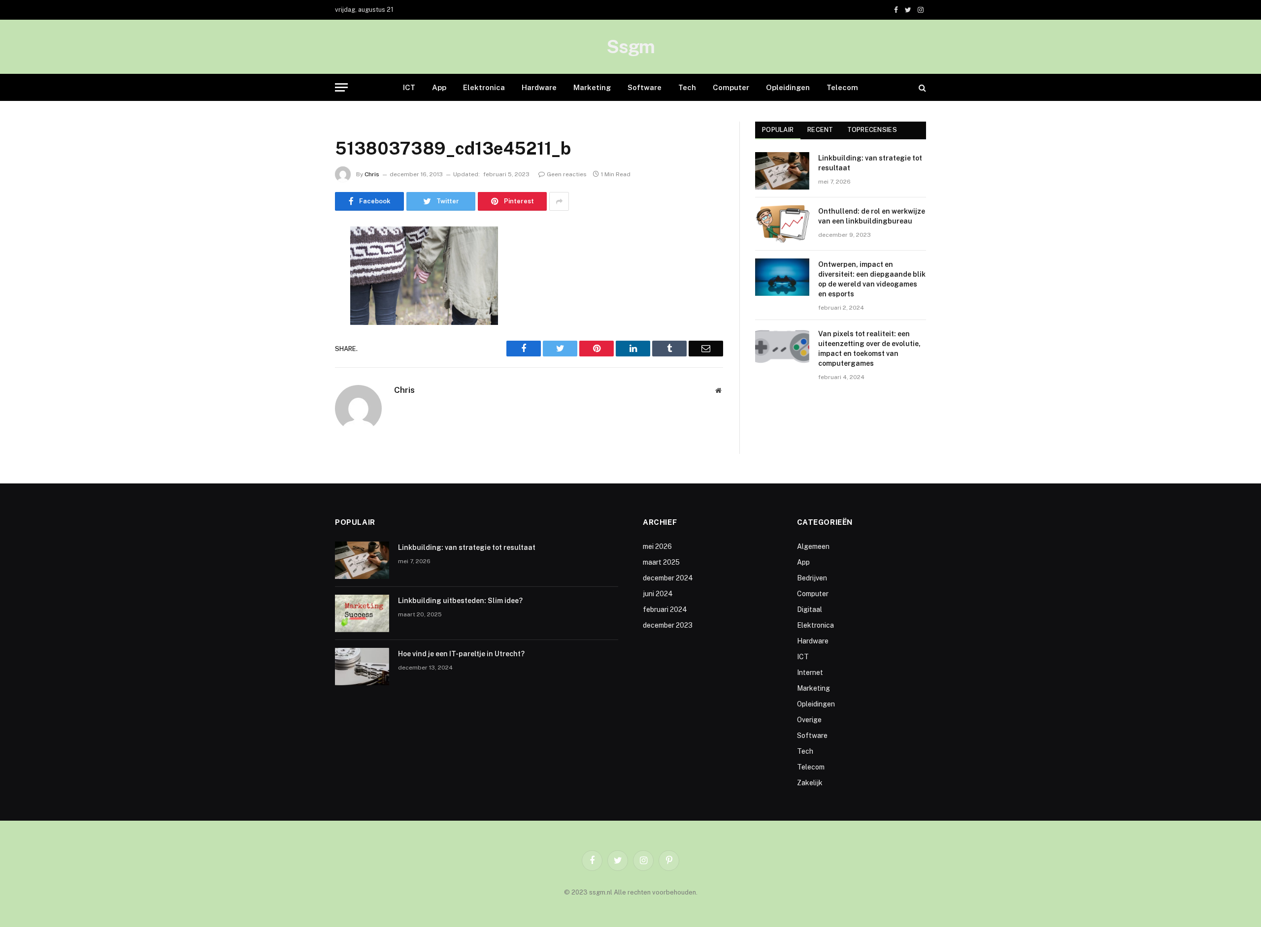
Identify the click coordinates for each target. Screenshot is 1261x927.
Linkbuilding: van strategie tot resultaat (870, 163)
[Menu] (341, 87)
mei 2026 (657, 546)
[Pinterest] (300, 335)
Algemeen (813, 546)
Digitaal (809, 609)
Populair (778, 129)
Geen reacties (567, 174)
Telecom (842, 87)
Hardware (539, 87)
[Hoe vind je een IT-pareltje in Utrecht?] (362, 666)
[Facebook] (300, 259)
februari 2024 (665, 609)
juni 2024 (658, 594)
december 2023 (668, 625)
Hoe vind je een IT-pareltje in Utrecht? (461, 654)
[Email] (300, 360)
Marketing (592, 87)
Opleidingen (788, 87)
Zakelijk (810, 783)
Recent (820, 129)
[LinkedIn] (300, 310)
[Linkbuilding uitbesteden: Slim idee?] (362, 613)
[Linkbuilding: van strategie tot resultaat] (782, 171)
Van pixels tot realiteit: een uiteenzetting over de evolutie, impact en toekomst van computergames (869, 348)
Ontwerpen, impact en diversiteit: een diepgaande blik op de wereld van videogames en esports (872, 279)
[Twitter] (300, 284)
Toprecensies (872, 129)
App (439, 87)
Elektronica (484, 87)
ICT (409, 87)
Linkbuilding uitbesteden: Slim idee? (460, 601)
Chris (372, 174)
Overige (809, 720)
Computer (731, 87)
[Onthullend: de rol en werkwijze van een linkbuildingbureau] (782, 224)
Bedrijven (812, 578)
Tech (687, 87)
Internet (810, 672)
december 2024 (668, 578)
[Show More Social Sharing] (559, 201)
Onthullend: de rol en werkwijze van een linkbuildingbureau (871, 216)
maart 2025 (661, 562)
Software (645, 87)
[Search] (921, 87)
